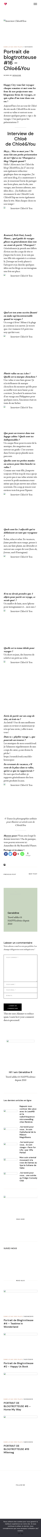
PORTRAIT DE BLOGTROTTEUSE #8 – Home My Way (17, 1406)
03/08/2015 (28, 1316)
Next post (33, 874)
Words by (12, 75)
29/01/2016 (28, 1442)
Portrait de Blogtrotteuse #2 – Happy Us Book (18, 1365)
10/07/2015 (28, 1359)
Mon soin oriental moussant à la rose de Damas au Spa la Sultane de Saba (28, 1162)
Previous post (10, 874)
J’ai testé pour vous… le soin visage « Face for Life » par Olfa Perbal (28, 1147)
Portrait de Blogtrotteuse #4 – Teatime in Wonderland (18, 1323)
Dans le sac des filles (13, 47)
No (22, 1534)
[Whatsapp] (22, 854)
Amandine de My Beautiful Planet (20, 845)
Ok (19, 1534)
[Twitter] (10, 854)
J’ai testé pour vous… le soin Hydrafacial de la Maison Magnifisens (28, 1132)
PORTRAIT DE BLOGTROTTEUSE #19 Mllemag (16, 1449)
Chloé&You (22, 109)
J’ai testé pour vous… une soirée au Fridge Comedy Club (28, 1176)
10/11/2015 (28, 47)
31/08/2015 (28, 1399)
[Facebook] (6, 854)
